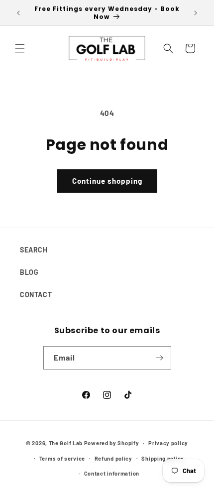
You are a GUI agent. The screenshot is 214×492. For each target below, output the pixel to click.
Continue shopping (107, 180)
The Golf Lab (66, 443)
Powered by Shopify (111, 443)
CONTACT (36, 294)
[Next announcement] (196, 13)
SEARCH (34, 250)
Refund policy (113, 458)
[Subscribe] (160, 357)
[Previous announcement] (18, 13)
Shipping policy (162, 458)
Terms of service (62, 458)
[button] (20, 48)
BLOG (29, 272)
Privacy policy (168, 443)
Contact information (111, 473)
